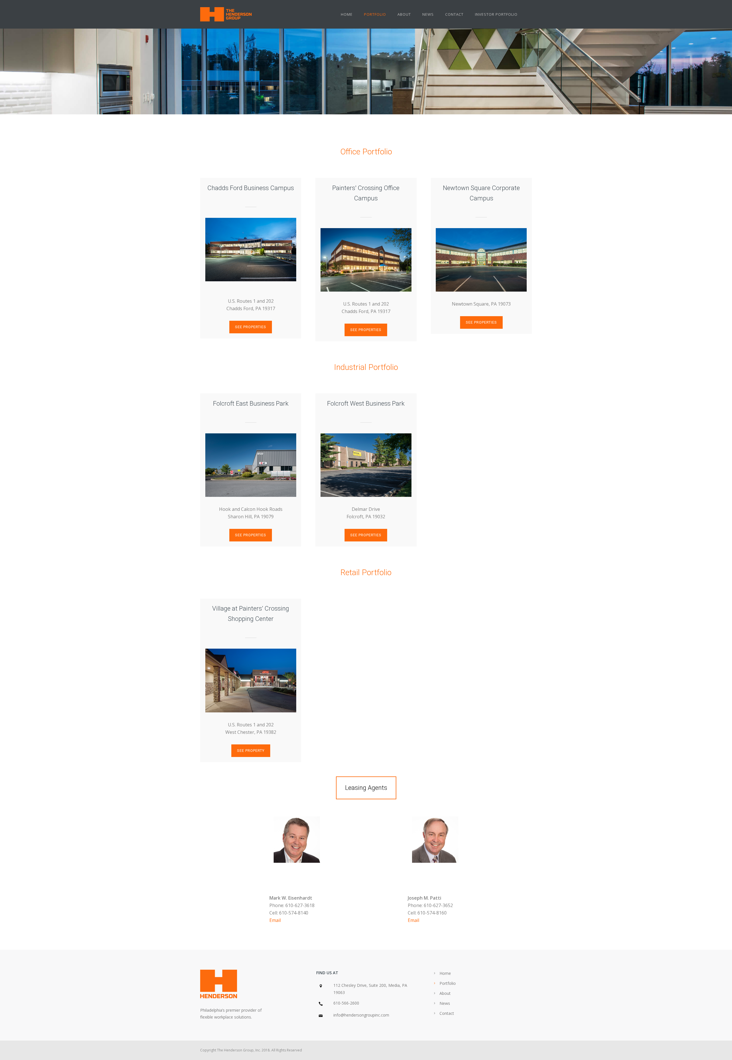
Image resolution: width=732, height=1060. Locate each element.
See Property (250, 750)
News (428, 14)
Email (275, 920)
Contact (454, 14)
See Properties (250, 327)
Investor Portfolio (496, 14)
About (404, 14)
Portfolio (375, 14)
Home (347, 14)
